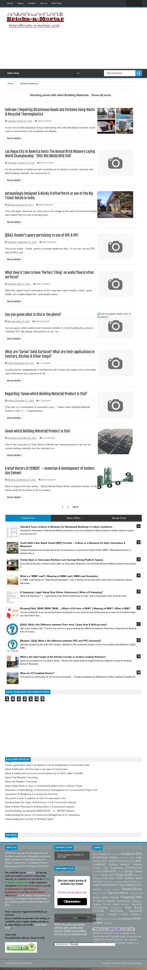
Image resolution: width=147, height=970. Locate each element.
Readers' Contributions (119, 901)
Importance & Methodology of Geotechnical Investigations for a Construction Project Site (51, 790)
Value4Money (125, 918)
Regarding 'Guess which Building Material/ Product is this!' (46, 394)
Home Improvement (106, 884)
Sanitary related (112, 904)
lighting (117, 890)
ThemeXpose (116, 963)
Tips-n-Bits (135, 910)
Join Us (43, 3)
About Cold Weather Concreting (21, 777)
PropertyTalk (131, 897)
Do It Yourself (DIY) (104, 875)
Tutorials (114, 914)
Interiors (98, 889)
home (139, 882)
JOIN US (31, 872)
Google (106, 882)
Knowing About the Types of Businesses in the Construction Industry (40, 802)
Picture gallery (101, 897)
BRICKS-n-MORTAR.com (24, 963)
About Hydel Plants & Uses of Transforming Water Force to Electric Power (43, 786)
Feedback (138, 875)
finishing (97, 878)
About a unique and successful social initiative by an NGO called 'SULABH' (44, 773)
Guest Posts (130, 881)
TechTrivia (119, 910)
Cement (98, 868)
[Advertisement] (105, 38)
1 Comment (45, 363)
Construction (134, 867)
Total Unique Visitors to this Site (70, 855)
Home (10, 3)
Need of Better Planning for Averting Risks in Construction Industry (39, 806)
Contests (97, 871)
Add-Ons (107, 854)
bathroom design (128, 858)
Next (76, 507)
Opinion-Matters (118, 892)
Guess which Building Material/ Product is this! (37, 431)
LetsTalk (108, 890)
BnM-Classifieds (110, 861)
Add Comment (44, 121)
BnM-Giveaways (126, 861)
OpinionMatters (135, 893)
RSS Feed (57, 3)
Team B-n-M (133, 907)
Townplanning (100, 914)
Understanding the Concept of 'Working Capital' (29, 819)
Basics (115, 857)
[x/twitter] (137, 3)
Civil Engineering (115, 868)
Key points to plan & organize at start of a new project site (35, 798)
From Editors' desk (129, 878)
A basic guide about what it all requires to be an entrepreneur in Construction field (47, 765)
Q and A (99, 900)
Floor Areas (109, 878)
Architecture (101, 857)
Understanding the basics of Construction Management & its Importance (42, 815)
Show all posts (101, 95)
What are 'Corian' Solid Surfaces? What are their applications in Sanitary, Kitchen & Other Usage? (49, 354)
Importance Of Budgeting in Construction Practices (31, 794)
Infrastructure (133, 884)
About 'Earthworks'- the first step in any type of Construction (36, 769)
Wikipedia (108, 923)
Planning (115, 897)
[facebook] (130, 3)
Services (126, 904)
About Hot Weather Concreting (21, 781)
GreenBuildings (116, 882)
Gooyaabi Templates (135, 963)
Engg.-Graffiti (125, 874)
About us (97, 854)
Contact (31, 3)
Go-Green (98, 881)
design (121, 872)
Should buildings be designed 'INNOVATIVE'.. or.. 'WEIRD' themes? (40, 810)
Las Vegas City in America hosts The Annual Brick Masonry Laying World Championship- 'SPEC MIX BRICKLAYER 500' (50, 153)
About (20, 3)
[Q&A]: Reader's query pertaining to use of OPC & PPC (41, 235)
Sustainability (117, 908)
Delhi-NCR (110, 871)
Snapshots (136, 904)
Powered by (66, 918)
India (122, 885)
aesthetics (116, 854)
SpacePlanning (102, 907)
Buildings (137, 864)
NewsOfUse (132, 889)
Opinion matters (100, 893)
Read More (14, 138)
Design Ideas (133, 871)
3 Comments (48, 438)
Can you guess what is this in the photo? (33, 314)
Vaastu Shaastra (111, 919)
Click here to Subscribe (72, 901)
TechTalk (101, 910)
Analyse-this (131, 853)
